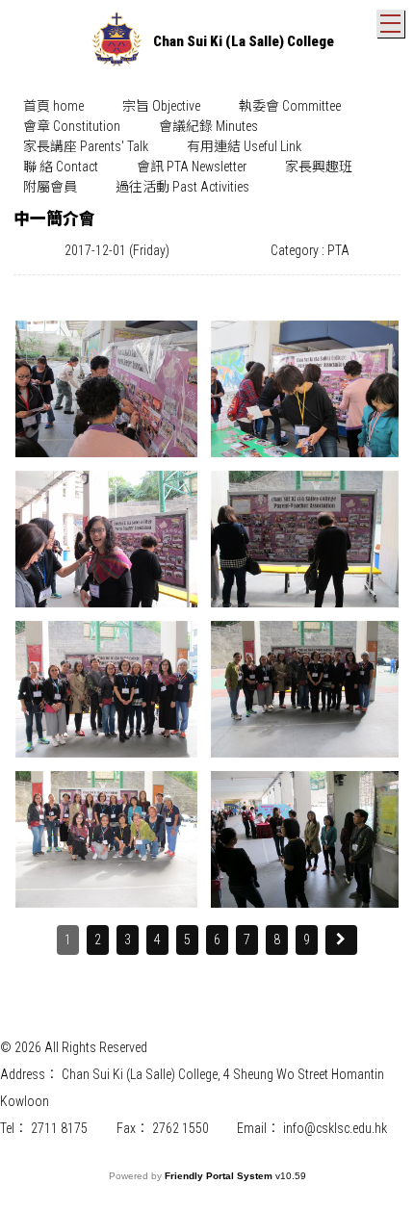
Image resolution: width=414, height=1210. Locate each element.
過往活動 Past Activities (182, 186)
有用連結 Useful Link (244, 146)
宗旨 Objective (161, 106)
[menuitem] (53, 106)
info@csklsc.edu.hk (335, 1128)
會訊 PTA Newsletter (191, 166)
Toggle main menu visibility (390, 24)
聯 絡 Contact (60, 166)
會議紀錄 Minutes (208, 126)
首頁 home (53, 106)
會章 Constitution (71, 126)
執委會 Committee (290, 106)
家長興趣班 (318, 166)
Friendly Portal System (220, 1176)
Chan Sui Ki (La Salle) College (243, 41)
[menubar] (207, 146)
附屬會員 (50, 186)
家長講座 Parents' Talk (85, 146)
